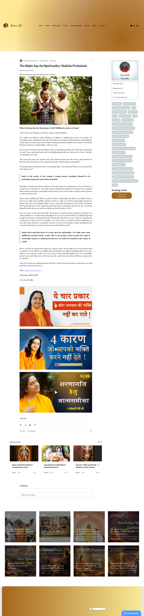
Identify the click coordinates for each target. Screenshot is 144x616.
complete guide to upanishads (123, 128)
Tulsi (135, 116)
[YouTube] (131, 26)
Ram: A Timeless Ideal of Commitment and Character (22, 466)
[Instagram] (137, 26)
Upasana (38, 604)
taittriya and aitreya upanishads (124, 148)
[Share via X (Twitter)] (25, 425)
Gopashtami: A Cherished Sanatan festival (54, 466)
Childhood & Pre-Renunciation (60, 592)
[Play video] (56, 306)
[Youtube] (8, 603)
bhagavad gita (128, 120)
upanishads (133, 112)
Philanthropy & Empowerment (60, 601)
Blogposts (23, 418)
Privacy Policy (48, 607)
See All (100, 442)
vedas (115, 185)
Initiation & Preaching (57, 595)
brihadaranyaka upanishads (122, 124)
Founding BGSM (56, 598)
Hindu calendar (125, 116)
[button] (122, 195)
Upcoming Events (41, 596)
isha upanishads (118, 140)
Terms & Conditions (38, 607)
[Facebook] (134, 26)
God (133, 108)
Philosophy (39, 594)
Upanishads (117, 104)
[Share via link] (35, 425)
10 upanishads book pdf (121, 108)
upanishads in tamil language (123, 173)
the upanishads (129, 104)
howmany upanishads (120, 136)
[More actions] (91, 61)
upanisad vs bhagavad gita (122, 156)
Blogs (37, 602)
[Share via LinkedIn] (30, 425)
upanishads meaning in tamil (123, 177)
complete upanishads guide (122, 132)
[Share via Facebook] (20, 425)
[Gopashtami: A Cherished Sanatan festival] (56, 453)
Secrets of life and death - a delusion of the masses (87, 466)
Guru (114, 116)
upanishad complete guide (122, 160)
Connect (38, 600)
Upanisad (116, 120)
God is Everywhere (119, 112)
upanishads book (119, 164)
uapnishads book (119, 152)
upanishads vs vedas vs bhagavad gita (125, 181)
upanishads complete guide (122, 169)
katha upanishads (119, 144)
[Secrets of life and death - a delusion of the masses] (87, 453)
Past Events (39, 598)
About (37, 592)
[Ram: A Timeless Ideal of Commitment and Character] (24, 453)
